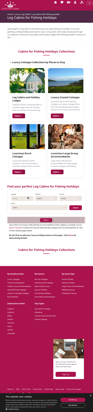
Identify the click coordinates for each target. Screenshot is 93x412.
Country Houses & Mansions (45, 316)
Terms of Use (26, 389)
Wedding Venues (68, 290)
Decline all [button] (72, 405)
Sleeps (61, 194)
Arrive (13, 194)
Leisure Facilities (41, 290)
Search (75, 208)
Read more (50, 407)
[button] (32, 409)
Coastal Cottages (41, 319)
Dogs (13, 203)
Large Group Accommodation (73, 286)
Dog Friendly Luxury (42, 286)
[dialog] (46, 402)
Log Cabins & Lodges (42, 309)
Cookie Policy (48, 389)
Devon (9, 326)
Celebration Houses (69, 293)
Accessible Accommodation (45, 297)
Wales (9, 316)
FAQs (18, 389)
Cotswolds (11, 333)
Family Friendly (67, 279)
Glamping (38, 312)
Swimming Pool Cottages (44, 283)
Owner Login (59, 389)
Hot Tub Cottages (41, 279)
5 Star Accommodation (15, 283)
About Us (10, 389)
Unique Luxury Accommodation (19, 286)
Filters (46, 220)
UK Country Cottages (73, 389)
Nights (38, 194)
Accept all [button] (73, 400)
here (71, 235)
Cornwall (10, 323)
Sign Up (65, 374)
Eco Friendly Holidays (43, 293)
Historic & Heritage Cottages (18, 293)
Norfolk (10, 330)
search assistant (16, 227)
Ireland (10, 319)
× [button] (90, 395)
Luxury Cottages (13, 279)
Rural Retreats (12, 297)
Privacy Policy (37, 389)
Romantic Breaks (68, 283)
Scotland (10, 312)
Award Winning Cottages (16, 290)
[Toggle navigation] (89, 3)
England (10, 309)
